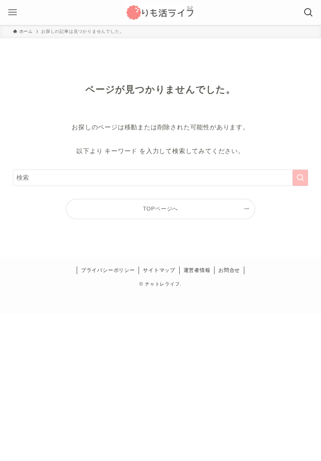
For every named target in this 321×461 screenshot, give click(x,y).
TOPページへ (161, 208)
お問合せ (229, 270)
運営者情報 (197, 270)
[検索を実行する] (300, 178)
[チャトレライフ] (160, 12)
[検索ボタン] (308, 12)
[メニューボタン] (12, 12)
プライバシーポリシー (108, 270)
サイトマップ (159, 270)
